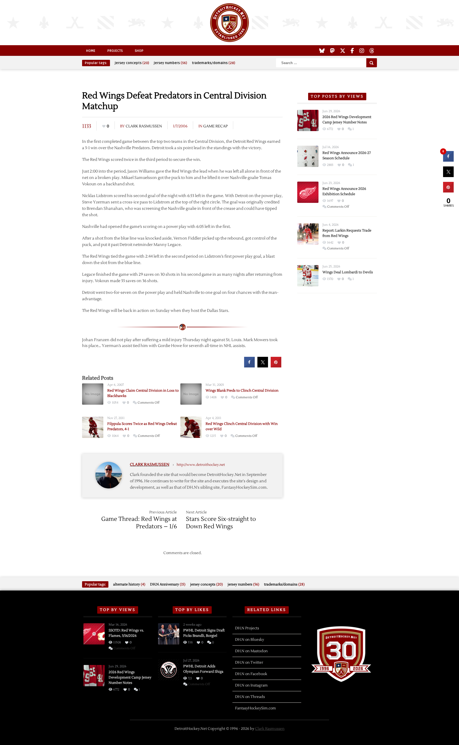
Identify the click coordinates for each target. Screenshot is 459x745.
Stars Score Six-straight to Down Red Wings (221, 522)
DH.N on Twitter (249, 662)
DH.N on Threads (250, 696)
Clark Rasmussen (144, 126)
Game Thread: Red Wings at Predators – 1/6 (139, 522)
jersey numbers (170, 63)
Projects (115, 51)
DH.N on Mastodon (251, 651)
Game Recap (215, 126)
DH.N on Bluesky (249, 639)
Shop (139, 51)
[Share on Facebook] (249, 366)
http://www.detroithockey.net (201, 465)
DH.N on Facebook (251, 674)
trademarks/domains (213, 63)
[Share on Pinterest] (276, 366)
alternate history (129, 584)
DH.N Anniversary (167, 584)
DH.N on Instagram (251, 685)
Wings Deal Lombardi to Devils (347, 272)
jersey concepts (132, 63)
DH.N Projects (247, 628)
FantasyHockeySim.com (255, 708)
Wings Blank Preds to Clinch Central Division (242, 390)
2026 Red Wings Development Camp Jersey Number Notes (130, 677)
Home (90, 51)
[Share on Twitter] (262, 366)
